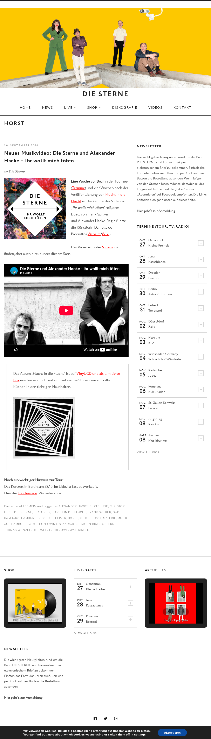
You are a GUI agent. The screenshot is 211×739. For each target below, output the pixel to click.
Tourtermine (27, 493)
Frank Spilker (99, 512)
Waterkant (79, 530)
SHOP (96, 107)
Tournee (40, 530)
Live (72, 107)
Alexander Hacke (73, 506)
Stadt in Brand (90, 524)
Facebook (95, 719)
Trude (54, 530)
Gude (117, 512)
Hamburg (12, 518)
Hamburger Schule (37, 518)
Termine (78, 188)
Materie (109, 518)
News (47, 107)
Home (25, 107)
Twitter (105, 719)
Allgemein (27, 506)
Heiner (61, 518)
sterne (111, 524)
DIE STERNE (105, 94)
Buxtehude (98, 506)
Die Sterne (23, 512)
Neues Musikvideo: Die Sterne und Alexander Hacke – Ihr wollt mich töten (59, 157)
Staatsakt (67, 524)
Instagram (116, 719)
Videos (155, 107)
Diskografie (124, 107)
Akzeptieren (172, 732)
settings (140, 734)
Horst (73, 518)
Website (94, 234)
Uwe (64, 530)
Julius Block (90, 518)
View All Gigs (148, 452)
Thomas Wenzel (17, 530)
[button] (25, 612)
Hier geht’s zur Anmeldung (156, 211)
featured (42, 512)
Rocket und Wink (42, 524)
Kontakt (182, 107)
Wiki (105, 234)
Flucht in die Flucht (69, 512)
